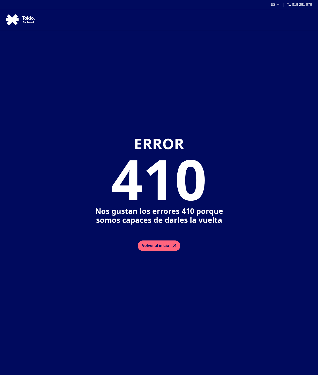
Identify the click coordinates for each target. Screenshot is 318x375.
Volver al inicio (155, 245)
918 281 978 (302, 4)
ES (273, 4)
